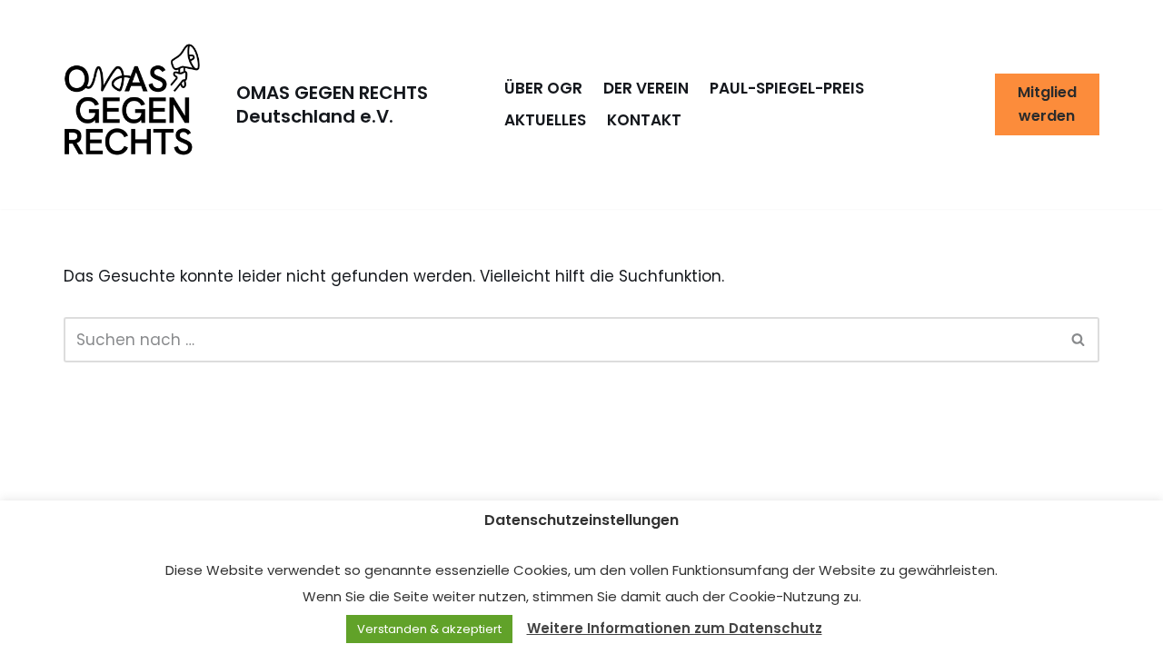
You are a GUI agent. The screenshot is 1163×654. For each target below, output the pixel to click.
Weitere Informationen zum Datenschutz (674, 628)
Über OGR (543, 88)
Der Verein (646, 88)
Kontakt (644, 120)
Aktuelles (545, 120)
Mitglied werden (1047, 104)
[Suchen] (1079, 339)
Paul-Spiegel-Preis (787, 88)
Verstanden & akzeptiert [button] (429, 629)
